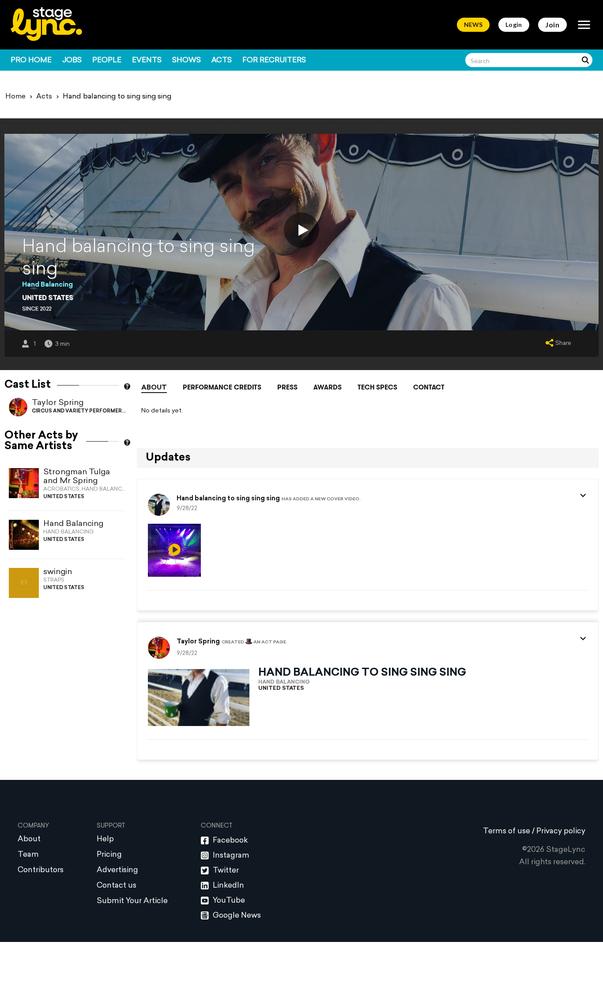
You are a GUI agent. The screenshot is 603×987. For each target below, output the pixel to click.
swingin (57, 572)
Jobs (72, 60)
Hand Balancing (47, 285)
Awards (327, 387)
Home (15, 96)
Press (287, 387)
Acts (221, 60)
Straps (53, 580)
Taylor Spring (57, 403)
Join (552, 24)
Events (147, 60)
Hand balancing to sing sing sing (228, 499)
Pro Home (31, 60)
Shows (186, 60)
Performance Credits (222, 387)
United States (47, 298)
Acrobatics (61, 489)
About (154, 388)
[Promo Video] (301, 230)
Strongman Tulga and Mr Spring (76, 476)
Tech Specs (377, 387)
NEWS (473, 24)
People (106, 60)
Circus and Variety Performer (77, 411)
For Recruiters (274, 60)
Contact (429, 387)
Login (513, 24)
